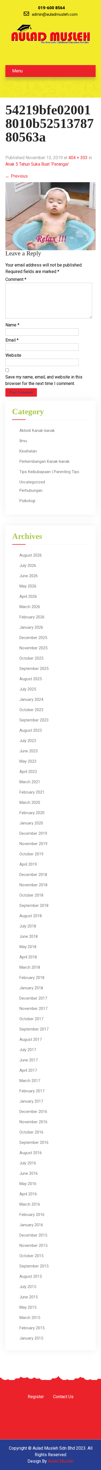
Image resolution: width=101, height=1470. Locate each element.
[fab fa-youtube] (58, 55)
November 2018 (33, 884)
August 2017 (30, 1039)
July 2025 (27, 689)
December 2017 (33, 998)
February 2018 (31, 977)
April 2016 (28, 1194)
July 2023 (27, 740)
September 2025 (33, 668)
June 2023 (28, 751)
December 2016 (33, 1111)
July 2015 (27, 1286)
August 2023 (30, 730)
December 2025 (33, 637)
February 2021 (31, 792)
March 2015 (29, 1317)
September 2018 (33, 905)
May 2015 (27, 1307)
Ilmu (23, 440)
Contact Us (63, 1397)
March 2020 (29, 802)
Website (13, 355)
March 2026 (29, 606)
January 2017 (31, 1101)
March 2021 (29, 781)
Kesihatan (28, 451)
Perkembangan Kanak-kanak (44, 461)
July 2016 (27, 1163)
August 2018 (30, 915)
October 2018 (31, 895)
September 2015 (33, 1266)
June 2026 (28, 575)
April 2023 (28, 771)
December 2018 (33, 874)
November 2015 (33, 1245)
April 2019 (28, 864)
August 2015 (30, 1276)
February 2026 (31, 617)
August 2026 (30, 555)
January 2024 (31, 699)
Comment (15, 279)
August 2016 (30, 1152)
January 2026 (31, 627)
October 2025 (31, 658)
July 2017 (27, 1049)
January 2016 (31, 1224)
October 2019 (31, 854)
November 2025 (33, 648)
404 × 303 (78, 157)
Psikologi (27, 500)
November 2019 (33, 843)
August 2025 (30, 678)
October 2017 (31, 1018)
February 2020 (31, 812)
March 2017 (29, 1080)
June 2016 (28, 1173)
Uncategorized (32, 482)
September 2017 (33, 1029)
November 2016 (33, 1121)
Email (12, 340)
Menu (17, 70)
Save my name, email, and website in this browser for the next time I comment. (43, 380)
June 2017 (28, 1060)
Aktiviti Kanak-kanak (37, 430)
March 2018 (29, 967)
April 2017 (28, 1070)
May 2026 (27, 586)
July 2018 (27, 926)
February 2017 (31, 1091)
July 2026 (27, 565)
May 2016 (27, 1183)
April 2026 (28, 596)
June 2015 (28, 1297)
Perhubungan (31, 490)
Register (36, 1397)
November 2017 (33, 1008)
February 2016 (31, 1214)
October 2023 (31, 709)
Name (12, 325)
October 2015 (31, 1255)
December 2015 (33, 1235)
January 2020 (31, 823)
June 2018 (28, 936)
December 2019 (33, 833)
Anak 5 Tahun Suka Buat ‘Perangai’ (37, 164)
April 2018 (28, 957)
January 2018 (31, 988)
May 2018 (27, 946)
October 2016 (31, 1132)
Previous (16, 176)
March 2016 (29, 1204)
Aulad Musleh (61, 1461)
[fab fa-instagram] (44, 55)
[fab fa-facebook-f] (29, 55)
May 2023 (27, 761)
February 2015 (31, 1327)
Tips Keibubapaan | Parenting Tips (49, 471)
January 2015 (31, 1338)
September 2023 (33, 720)
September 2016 (33, 1142)
